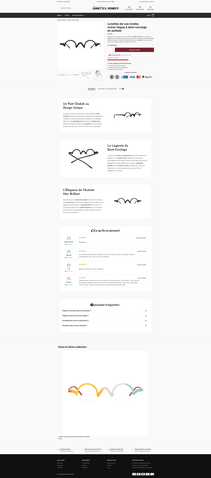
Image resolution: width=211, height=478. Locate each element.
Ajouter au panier (134, 50)
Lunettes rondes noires (73, 20)
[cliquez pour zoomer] (80, 45)
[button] (113, 49)
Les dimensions (112, 45)
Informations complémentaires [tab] (107, 89)
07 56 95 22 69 (115, 55)
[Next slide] (101, 45)
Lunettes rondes (61, 20)
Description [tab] (91, 89)
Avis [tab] (121, 89)
